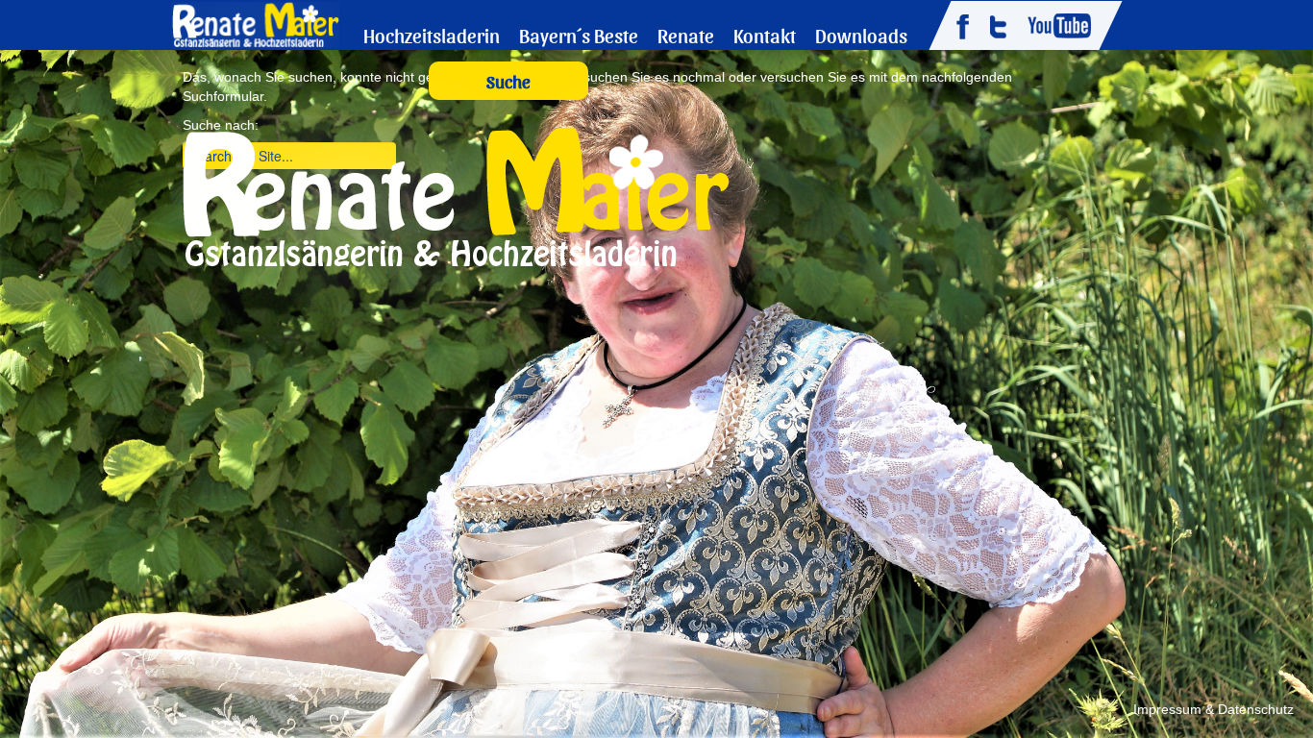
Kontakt (764, 35)
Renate (685, 35)
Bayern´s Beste (578, 35)
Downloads (861, 35)
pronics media (75, 711)
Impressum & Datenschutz (1213, 709)
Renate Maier (255, 24)
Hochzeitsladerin (431, 35)
